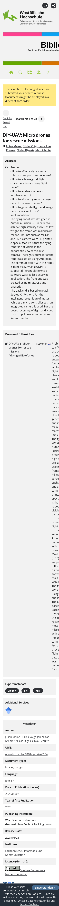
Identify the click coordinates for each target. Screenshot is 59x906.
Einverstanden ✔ (45, 887)
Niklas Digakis (25, 150)
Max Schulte (43, 150)
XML (38, 690)
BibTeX (12, 690)
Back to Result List (7, 122)
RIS (26, 690)
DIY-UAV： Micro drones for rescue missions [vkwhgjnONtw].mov (21, 349)
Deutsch (45, 5)
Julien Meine (13, 146)
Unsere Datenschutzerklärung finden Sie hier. (36, 902)
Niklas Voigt (30, 146)
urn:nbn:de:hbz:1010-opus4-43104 (26, 754)
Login (53, 5)
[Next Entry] (41, 119)
